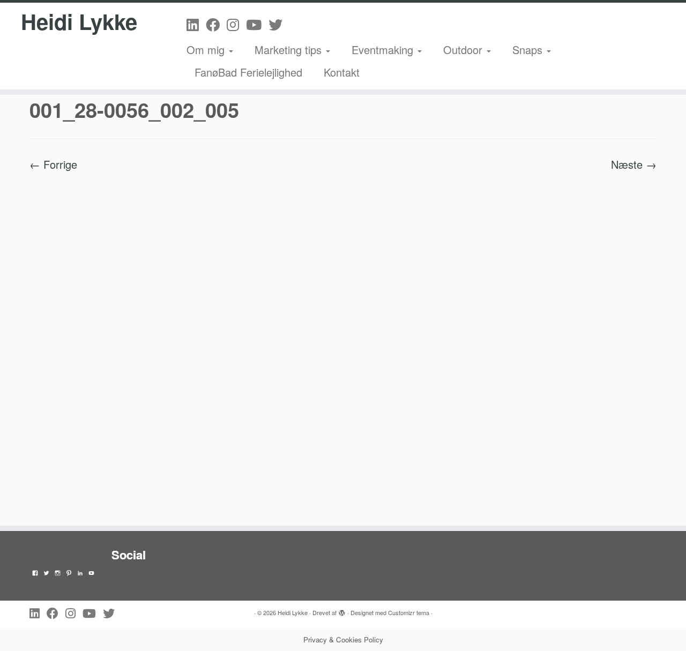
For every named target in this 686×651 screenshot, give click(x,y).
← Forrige (53, 164)
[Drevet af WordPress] (342, 610)
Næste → (634, 164)
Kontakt (342, 72)
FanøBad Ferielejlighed (248, 72)
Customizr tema (408, 612)
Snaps (529, 49)
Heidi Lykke (79, 21)
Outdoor (464, 49)
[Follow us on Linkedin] (196, 24)
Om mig (207, 49)
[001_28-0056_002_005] (343, 342)
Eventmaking (384, 49)
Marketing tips (290, 49)
